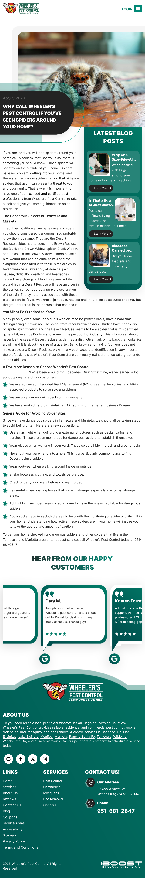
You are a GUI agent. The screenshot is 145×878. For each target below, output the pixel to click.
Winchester (11, 741)
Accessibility (12, 829)
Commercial (52, 787)
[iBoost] (121, 864)
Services (9, 787)
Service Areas (14, 823)
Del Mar (123, 732)
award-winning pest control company (54, 397)
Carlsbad (108, 732)
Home (7, 781)
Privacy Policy (14, 841)
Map (137, 794)
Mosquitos (51, 793)
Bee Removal (53, 799)
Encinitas (9, 736)
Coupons (10, 817)
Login (127, 9)
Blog (6, 811)
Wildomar (120, 736)
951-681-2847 (116, 811)
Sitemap (9, 835)
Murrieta (61, 736)
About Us (10, 793)
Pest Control (52, 781)
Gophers (49, 805)
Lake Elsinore (28, 736)
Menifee (46, 736)
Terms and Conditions (20, 847)
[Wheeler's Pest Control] (72, 691)
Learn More (101, 188)
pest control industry (86, 334)
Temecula (104, 736)
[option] (37, 620)
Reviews (9, 799)
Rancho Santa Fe (82, 736)
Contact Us (12, 805)
